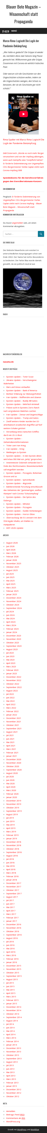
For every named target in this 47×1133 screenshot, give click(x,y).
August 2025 (12, 570)
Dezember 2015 (13, 965)
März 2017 (11, 914)
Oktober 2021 (12, 725)
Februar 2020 (12, 793)
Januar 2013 (11, 1086)
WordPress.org (13, 1121)
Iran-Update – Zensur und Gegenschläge (24, 414)
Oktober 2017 (12, 890)
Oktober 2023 (12, 642)
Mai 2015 (10, 989)
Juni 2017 (10, 903)
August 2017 (12, 897)
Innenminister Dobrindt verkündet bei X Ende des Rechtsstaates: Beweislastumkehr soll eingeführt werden (23, 466)
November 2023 (13, 639)
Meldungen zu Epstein (16, 452)
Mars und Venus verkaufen (18, 387)
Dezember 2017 (13, 883)
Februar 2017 (12, 917)
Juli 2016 (10, 941)
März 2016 (11, 955)
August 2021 (12, 732)
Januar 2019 (11, 838)
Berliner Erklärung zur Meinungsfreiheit (23, 394)
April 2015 (10, 993)
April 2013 (10, 1075)
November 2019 (13, 804)
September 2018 (14, 852)
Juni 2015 (10, 986)
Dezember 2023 (13, 635)
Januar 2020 (11, 797)
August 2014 (12, 1020)
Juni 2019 (10, 821)
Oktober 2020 (12, 766)
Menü (14, 31)
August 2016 (12, 938)
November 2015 (13, 969)
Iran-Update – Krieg (15, 449)
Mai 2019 (10, 824)
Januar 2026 (11, 560)
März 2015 (11, 996)
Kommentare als (15, 1118)
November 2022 (13, 680)
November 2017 (13, 886)
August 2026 (12, 542)
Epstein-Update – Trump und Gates (22, 418)
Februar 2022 (12, 711)
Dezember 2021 (13, 718)
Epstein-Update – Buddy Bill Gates (21, 400)
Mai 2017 (10, 907)
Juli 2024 (10, 611)
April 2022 (10, 704)
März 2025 (11, 587)
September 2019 (14, 811)
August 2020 (12, 773)
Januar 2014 (11, 1044)
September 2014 (14, 1017)
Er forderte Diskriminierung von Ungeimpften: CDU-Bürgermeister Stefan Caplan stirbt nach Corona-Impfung (23, 167)
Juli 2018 (10, 859)
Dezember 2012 (13, 1089)
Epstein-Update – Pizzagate (19, 507)
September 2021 (14, 728)
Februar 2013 (12, 1082)
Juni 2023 (10, 656)
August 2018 (12, 855)
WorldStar (35, 1129)
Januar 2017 (11, 921)
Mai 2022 (10, 701)
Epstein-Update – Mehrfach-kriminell (22, 404)
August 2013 (12, 1062)
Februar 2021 (12, 752)
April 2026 (10, 549)
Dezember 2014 (13, 1007)
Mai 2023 (10, 659)
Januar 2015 (11, 1003)
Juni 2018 (10, 862)
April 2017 (10, 910)
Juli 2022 (10, 694)
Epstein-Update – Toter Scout (19, 376)
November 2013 (13, 1051)
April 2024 (10, 622)
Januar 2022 (11, 714)
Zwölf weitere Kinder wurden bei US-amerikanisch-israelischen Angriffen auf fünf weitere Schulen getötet (23, 425)
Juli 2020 (10, 776)
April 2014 (10, 1034)
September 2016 (14, 934)
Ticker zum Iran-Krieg (16, 445)
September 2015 (14, 976)
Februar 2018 (12, 876)
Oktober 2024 (12, 604)
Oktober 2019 (12, 807)
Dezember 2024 (13, 597)
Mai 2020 (10, 783)
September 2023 (14, 646)
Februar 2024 (12, 628)
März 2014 (11, 1037)
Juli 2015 (10, 982)
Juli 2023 (10, 652)
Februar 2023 (12, 670)
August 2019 (12, 814)
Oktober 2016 (12, 931)
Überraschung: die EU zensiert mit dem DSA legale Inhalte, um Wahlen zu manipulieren (23, 521)
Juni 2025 (10, 577)
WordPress (22, 1129)
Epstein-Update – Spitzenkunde (20, 479)
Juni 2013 (10, 1069)
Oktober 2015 (12, 972)
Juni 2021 (10, 738)
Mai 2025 (10, 580)
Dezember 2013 (13, 1048)
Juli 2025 (10, 573)
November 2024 (13, 601)
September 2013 (14, 1058)
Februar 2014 (12, 1041)
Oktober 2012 (12, 1096)
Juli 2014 (10, 1024)
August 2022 (12, 690)
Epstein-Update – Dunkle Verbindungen (24, 510)
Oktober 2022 (12, 683)
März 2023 (11, 666)
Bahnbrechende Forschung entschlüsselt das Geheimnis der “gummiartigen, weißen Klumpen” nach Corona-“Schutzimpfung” (23, 490)
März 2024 (11, 625)
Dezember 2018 (13, 842)
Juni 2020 (10, 780)
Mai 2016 (10, 948)
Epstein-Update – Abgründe (18, 483)
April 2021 (10, 745)
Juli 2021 (10, 735)
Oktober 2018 (12, 848)
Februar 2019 (12, 835)
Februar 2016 (12, 959)
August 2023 (12, 649)
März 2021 (11, 749)
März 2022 (11, 707)
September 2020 (14, 769)
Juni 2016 (10, 945)
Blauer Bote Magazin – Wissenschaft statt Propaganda (23, 14)
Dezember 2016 (13, 924)
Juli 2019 (10, 817)
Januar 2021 (11, 756)
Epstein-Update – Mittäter (18, 504)
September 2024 (14, 608)
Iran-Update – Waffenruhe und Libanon (23, 397)
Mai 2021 (10, 742)
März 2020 (11, 790)
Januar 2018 (11, 879)
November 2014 (13, 1010)
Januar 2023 (11, 673)
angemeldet (17, 222)
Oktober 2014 (12, 1014)
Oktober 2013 (12, 1055)
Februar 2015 (12, 1000)
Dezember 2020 (13, 759)
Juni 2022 (10, 697)
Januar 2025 (11, 594)
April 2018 (10, 869)
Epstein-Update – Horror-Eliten (20, 514)
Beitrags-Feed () (15, 1114)
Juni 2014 (10, 1027)
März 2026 (11, 553)
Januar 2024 (11, 632)
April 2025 (10, 584)
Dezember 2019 (13, 800)
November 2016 (13, 927)
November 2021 (13, 721)
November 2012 (13, 1092)
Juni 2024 (10, 615)
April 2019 (10, 828)
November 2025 (13, 563)
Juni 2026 (10, 546)
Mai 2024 (10, 618)
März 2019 (11, 831)
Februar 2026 (12, 556)
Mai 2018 (10, 866)
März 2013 (11, 1079)
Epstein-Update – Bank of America (21, 390)
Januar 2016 (11, 962)
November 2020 (13, 762)
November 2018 (13, 845)
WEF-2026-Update (14, 528)
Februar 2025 (12, 591)
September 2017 (14, 893)
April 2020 (10, 787)
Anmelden (10, 1111)
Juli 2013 (10, 1065)
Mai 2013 (10, 1072)
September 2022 (14, 687)
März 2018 (11, 872)
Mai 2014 (10, 1031)
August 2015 (12, 979)
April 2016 (10, 952)
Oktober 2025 (12, 567)
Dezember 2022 (13, 677)
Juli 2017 (10, 900)
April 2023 (10, 663)
